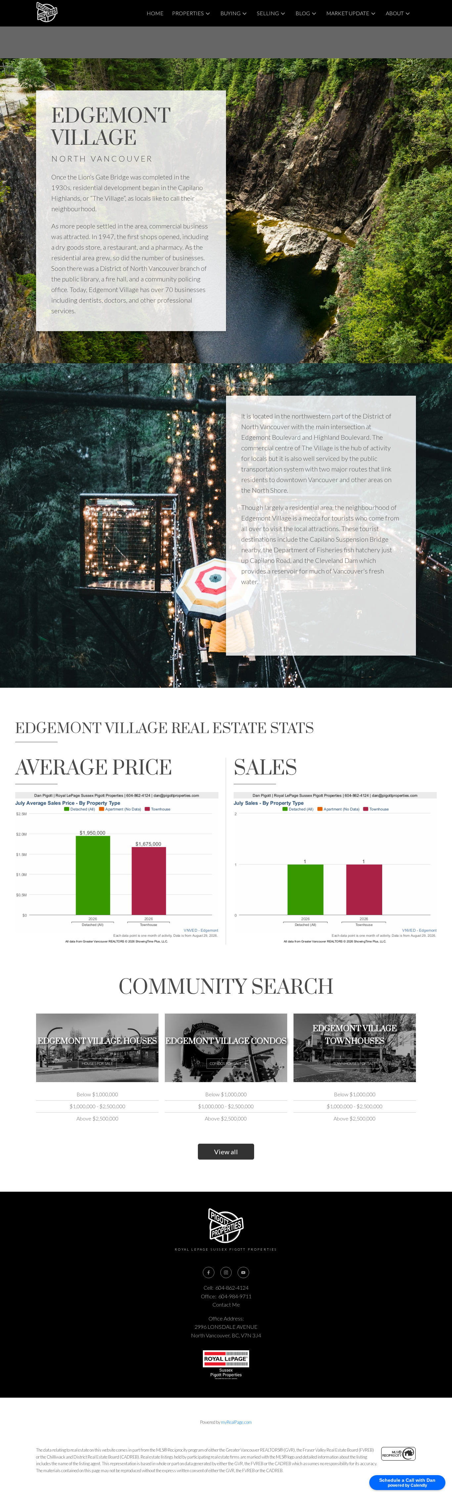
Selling (268, 13)
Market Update (347, 13)
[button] (208, 1272)
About (395, 13)
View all (226, 1152)
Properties (188, 13)
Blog (302, 13)
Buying (230, 13)
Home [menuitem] (155, 13)
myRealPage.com (236, 1422)
